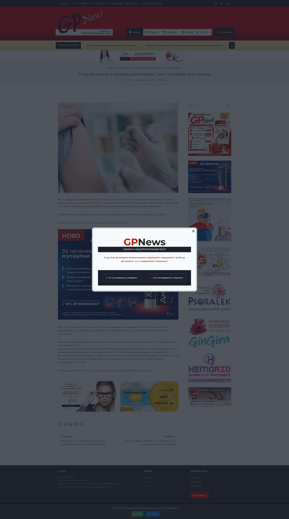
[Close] (193, 231)
